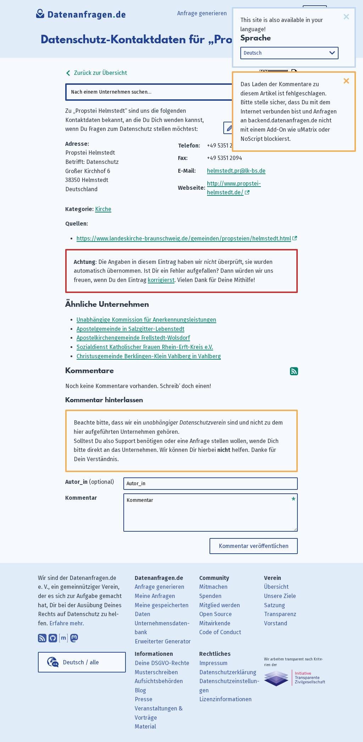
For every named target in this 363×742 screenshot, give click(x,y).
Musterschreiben (156, 672)
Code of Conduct (220, 632)
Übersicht (276, 586)
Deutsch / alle (81, 662)
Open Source (215, 614)
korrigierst (161, 280)
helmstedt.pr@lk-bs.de (236, 170)
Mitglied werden (219, 605)
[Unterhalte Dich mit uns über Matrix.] (63, 636)
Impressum (213, 663)
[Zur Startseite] (81, 16)
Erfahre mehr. (66, 623)
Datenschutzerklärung (227, 672)
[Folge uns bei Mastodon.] (74, 636)
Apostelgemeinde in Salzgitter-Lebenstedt (130, 329)
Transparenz (280, 614)
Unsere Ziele (280, 596)
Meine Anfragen (155, 596)
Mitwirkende (214, 623)
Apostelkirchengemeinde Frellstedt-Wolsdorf (133, 337)
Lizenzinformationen (225, 699)
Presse (143, 699)
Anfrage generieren (202, 13)
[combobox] (181, 92)
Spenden (210, 596)
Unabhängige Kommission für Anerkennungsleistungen (146, 319)
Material (145, 726)
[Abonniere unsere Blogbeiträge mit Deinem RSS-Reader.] (42, 636)
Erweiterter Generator (163, 641)
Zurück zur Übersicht (100, 73)
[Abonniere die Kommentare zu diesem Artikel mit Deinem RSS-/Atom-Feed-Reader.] (294, 371)
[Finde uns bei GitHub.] (53, 636)
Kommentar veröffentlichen (254, 546)
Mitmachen (213, 586)
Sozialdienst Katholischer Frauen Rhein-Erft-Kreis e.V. (145, 347)
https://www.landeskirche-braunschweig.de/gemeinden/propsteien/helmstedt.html (184, 238)
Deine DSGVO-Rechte (162, 663)
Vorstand (275, 623)
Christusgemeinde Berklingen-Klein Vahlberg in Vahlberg (149, 356)
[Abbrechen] (346, 17)
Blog (140, 690)
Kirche (103, 209)
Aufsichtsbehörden (159, 681)
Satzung (274, 605)
